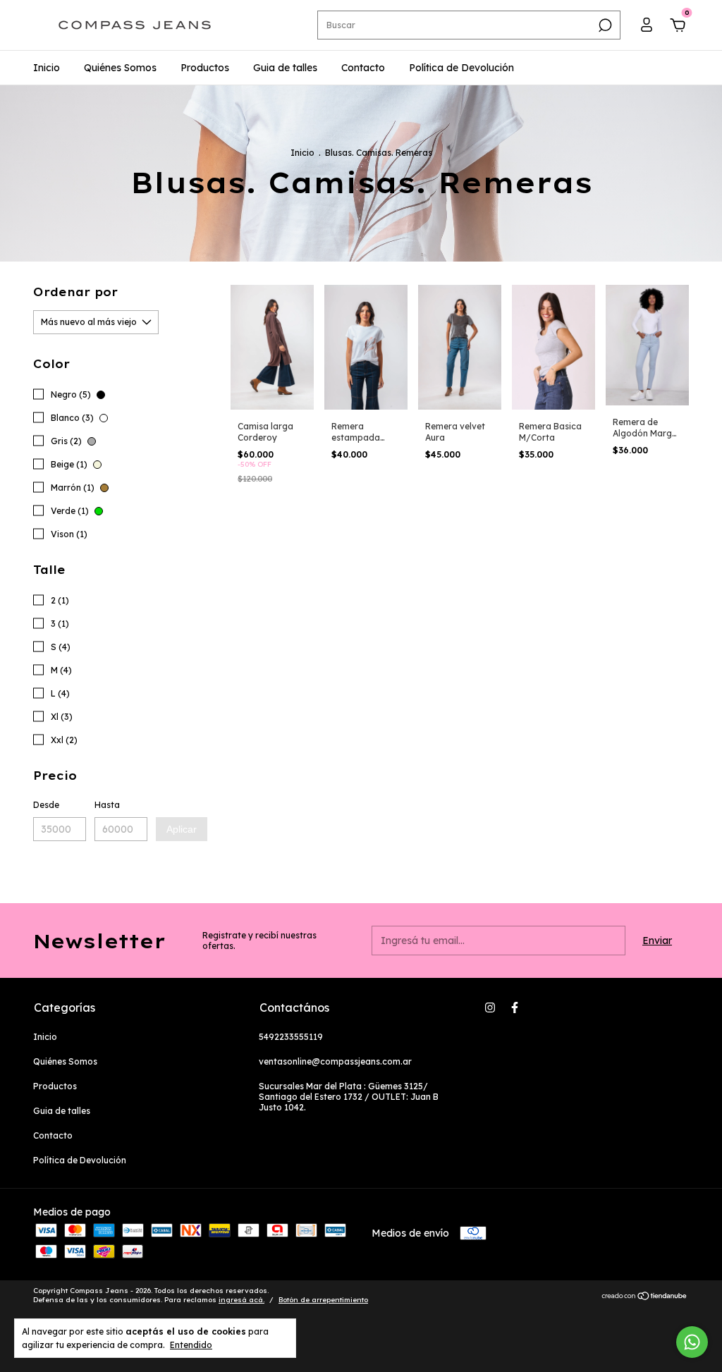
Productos (204, 67)
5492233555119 (291, 1036)
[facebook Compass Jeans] (514, 1007)
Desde (46, 805)
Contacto (363, 67)
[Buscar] (604, 25)
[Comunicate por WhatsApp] (692, 1342)
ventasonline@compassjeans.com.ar (335, 1061)
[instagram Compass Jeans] (490, 1007)
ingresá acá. (241, 1299)
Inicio (46, 67)
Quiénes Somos (120, 67)
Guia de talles (285, 67)
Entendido (191, 1345)
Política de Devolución (461, 67)
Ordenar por (75, 292)
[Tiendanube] (645, 1297)
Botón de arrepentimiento (323, 1299)
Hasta (107, 805)
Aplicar (181, 829)
